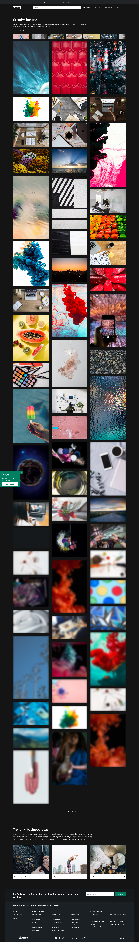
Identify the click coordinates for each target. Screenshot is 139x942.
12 (77, 811)
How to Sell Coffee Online (116, 921)
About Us (56, 905)
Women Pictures (36, 925)
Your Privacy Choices (77, 938)
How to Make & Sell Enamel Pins (117, 918)
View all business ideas (116, 835)
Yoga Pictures (55, 927)
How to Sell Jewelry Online (97, 924)
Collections (86, 7)
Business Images (36, 914)
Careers (15, 905)
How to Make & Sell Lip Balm (97, 921)
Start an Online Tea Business (97, 917)
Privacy (49, 905)
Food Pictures (74, 917)
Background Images (57, 922)
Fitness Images (75, 927)
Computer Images (75, 919)
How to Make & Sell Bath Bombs (118, 914)
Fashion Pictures (56, 914)
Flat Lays (34, 922)
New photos (98, 7)
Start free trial (10, 484)
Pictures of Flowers (37, 927)
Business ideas (109, 7)
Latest (15, 30)
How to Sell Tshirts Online (97, 927)
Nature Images (55, 917)
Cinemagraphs (74, 922)
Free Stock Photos (17, 914)
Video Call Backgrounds (58, 930)
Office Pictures (36, 919)
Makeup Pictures (75, 914)
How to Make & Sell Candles (117, 924)
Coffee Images (36, 917)
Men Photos (55, 925)
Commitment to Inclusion (38, 905)
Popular (22, 30)
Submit (120, 894)
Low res (43, 92)
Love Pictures (74, 925)
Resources (120, 7)
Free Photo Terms (24, 905)
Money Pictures (56, 919)
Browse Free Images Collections (18, 918)
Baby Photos (35, 930)
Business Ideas (94, 914)
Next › (74, 811)
